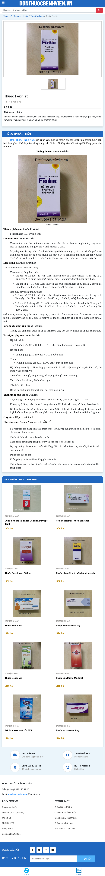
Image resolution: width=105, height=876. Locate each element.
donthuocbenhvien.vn (18, 794)
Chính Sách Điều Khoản (65, 812)
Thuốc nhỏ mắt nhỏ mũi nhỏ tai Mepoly (75, 573)
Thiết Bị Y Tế (8, 823)
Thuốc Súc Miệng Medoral (69, 678)
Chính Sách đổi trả (63, 807)
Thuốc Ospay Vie (13, 678)
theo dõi (86, 858)
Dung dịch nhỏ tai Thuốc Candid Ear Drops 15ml (26, 522)
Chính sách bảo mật (64, 823)
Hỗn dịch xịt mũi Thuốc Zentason (72, 520)
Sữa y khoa (7, 828)
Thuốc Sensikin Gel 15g (68, 625)
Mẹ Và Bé (6, 818)
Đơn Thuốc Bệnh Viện (22, 139)
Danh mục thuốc (9, 807)
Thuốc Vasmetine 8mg (67, 730)
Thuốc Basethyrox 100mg (18, 573)
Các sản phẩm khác (11, 834)
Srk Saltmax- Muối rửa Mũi (18, 730)
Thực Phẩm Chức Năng (13, 812)
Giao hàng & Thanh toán (66, 818)
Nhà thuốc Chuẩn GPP (65, 828)
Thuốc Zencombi (13, 625)
